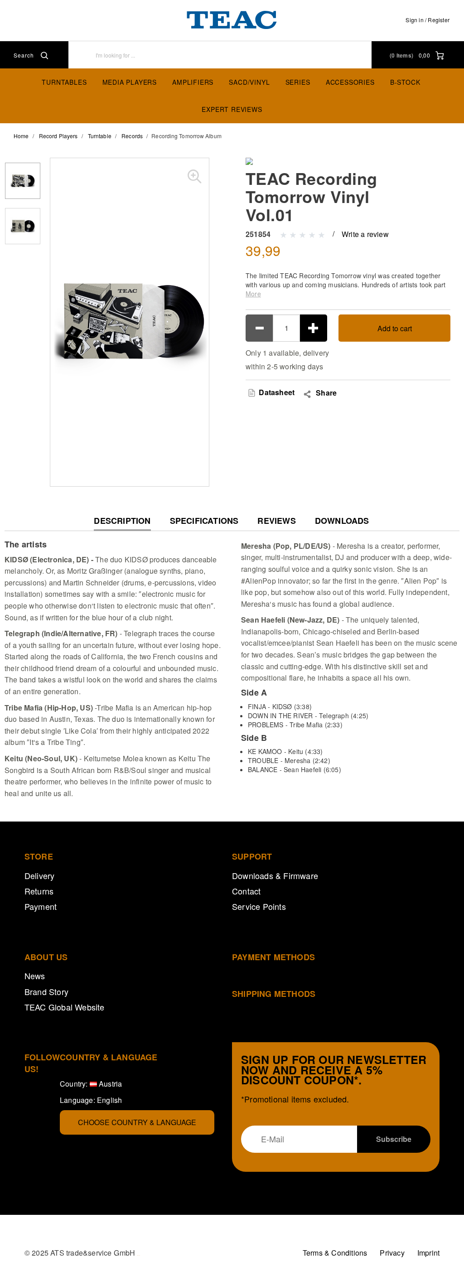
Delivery (39, 875)
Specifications (204, 521)
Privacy (392, 1252)
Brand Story (46, 991)
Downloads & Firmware (275, 875)
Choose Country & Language (137, 1122)
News (34, 975)
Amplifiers (192, 82)
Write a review (365, 234)
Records (132, 136)
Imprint (428, 1252)
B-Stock (405, 82)
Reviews (276, 521)
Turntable (99, 136)
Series (297, 82)
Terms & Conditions (335, 1252)
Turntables (64, 82)
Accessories (350, 82)
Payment (40, 906)
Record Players (58, 136)
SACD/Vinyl (249, 82)
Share (326, 392)
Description (122, 523)
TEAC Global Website (64, 1007)
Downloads (342, 521)
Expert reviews (232, 109)
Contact (246, 891)
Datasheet (276, 392)
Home (21, 136)
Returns (38, 891)
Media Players (129, 82)
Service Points (259, 906)
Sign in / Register (428, 20)
